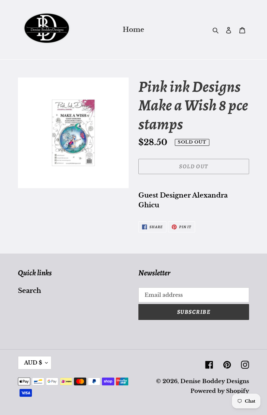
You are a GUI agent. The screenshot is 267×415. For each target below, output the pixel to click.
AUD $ (33, 362)
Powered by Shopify (219, 391)
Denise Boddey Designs (214, 381)
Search (29, 291)
